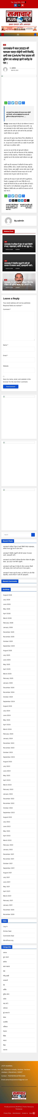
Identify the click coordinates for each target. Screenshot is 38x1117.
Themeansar (18, 1109)
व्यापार (4, 1040)
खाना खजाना (6, 966)
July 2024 (6, 711)
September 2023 (9, 757)
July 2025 (6, 655)
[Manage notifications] (33, 1113)
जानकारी (5, 980)
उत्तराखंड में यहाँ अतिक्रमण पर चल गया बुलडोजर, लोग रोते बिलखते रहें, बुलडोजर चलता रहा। (12, 207)
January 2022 (8, 849)
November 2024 (8, 692)
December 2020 (8, 910)
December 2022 (8, 799)
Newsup (29, 1106)
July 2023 (6, 766)
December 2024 (8, 687)
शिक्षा (4, 1045)
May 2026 (6, 609)
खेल (4, 971)
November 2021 (8, 859)
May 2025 (6, 664)
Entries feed (7, 931)
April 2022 (6, 836)
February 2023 (8, 789)
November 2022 (8, 803)
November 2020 (8, 914)
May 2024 (6, 720)
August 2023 (7, 761)
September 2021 (8, 868)
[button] (32, 34)
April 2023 (6, 780)
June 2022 (7, 826)
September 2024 (9, 701)
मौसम (4, 1017)
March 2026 (7, 618)
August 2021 (7, 873)
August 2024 (7, 706)
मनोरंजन (5, 1008)
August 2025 (7, 650)
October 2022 (8, 808)
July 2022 (6, 822)
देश (4, 985)
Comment (7, 309)
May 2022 (6, 831)
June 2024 (7, 715)
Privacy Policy (7, 1113)
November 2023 (8, 748)
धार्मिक (5, 989)
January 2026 (8, 627)
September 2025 (9, 646)
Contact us (25, 1113)
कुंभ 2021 (6, 957)
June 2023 (7, 771)
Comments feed (8, 936)
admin (14, 68)
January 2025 (8, 683)
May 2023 (6, 775)
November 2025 (8, 637)
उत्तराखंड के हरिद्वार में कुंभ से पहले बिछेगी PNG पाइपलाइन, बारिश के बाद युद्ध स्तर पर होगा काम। (18, 246)
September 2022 (9, 812)
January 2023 (8, 794)
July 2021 (6, 877)
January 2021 (7, 905)
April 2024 (6, 724)
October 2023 (8, 752)
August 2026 (7, 595)
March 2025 (7, 674)
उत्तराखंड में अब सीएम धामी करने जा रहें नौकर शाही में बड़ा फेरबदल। (26, 206)
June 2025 (7, 660)
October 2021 (7, 863)
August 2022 (7, 817)
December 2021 (8, 854)
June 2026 (7, 604)
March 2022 (7, 840)
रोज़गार (5, 1031)
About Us (31, 1113)
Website (5, 366)
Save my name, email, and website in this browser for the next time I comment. (17, 380)
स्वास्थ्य (5, 1050)
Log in (5, 926)
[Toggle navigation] (18, 34)
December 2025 (8, 632)
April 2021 (6, 891)
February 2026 (8, 623)
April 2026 (6, 613)
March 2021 (7, 896)
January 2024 (8, 738)
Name (5, 345)
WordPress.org (8, 940)
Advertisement (17, 1113)
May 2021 (6, 886)
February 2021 (8, 900)
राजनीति (5, 1022)
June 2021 (6, 882)
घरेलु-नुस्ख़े (6, 976)
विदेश (4, 1036)
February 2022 (8, 845)
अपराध (5, 952)
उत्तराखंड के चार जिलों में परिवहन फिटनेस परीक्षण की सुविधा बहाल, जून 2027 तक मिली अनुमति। (18, 284)
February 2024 (8, 734)
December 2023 (8, 743)
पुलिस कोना (6, 994)
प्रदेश (4, 44)
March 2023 (7, 785)
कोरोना (5, 962)
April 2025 (6, 669)
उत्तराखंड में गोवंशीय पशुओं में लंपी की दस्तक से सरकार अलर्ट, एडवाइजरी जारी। (18, 264)
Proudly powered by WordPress (13, 1106)
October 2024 (8, 697)
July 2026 (6, 600)
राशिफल (5, 1026)
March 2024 (7, 729)
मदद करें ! (5, 1003)
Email (5, 355)
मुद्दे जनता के (6, 1013)
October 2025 (8, 641)
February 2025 (8, 678)
